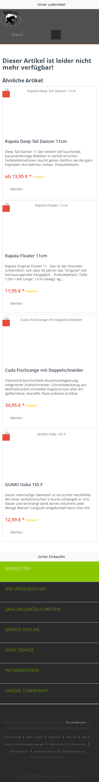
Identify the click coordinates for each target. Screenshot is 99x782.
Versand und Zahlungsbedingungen (24, 744)
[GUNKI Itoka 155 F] (49, 453)
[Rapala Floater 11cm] (49, 224)
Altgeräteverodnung (45, 751)
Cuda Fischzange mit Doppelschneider (44, 370)
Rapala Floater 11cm (26, 256)
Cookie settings (12, 737)
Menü (17, 34)
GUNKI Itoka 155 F (24, 484)
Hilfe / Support (34, 737)
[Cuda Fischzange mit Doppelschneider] (49, 338)
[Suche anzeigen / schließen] (56, 34)
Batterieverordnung (73, 751)
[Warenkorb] (91, 34)
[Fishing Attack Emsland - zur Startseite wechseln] (11, 18)
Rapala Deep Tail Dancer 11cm (36, 141)
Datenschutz (79, 744)
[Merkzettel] (68, 34)
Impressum (54, 737)
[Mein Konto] (79, 34)
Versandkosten (76, 722)
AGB (84, 737)
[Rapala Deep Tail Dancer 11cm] (49, 110)
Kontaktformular (19, 751)
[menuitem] (12, 34)
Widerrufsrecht (58, 744)
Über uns (71, 737)
